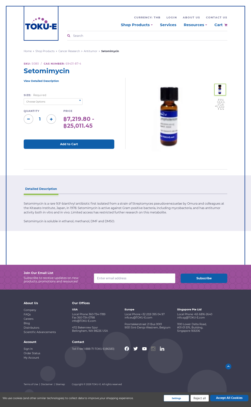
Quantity (31, 111)
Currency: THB (147, 17)
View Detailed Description (41, 81)
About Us (191, 17)
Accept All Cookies (229, 398)
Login (171, 17)
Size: (35, 95)
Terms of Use (31, 384)
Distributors (31, 327)
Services (168, 25)
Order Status (32, 353)
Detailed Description (41, 189)
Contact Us (216, 17)
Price (67, 111)
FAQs (27, 314)
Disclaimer (47, 384)
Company (30, 310)
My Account (31, 357)
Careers (28, 319)
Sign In (28, 349)
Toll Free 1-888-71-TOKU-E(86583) (93, 349)
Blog (27, 323)
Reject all (199, 398)
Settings (176, 398)
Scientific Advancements (40, 332)
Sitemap (60, 384)
